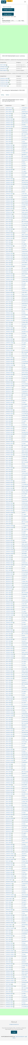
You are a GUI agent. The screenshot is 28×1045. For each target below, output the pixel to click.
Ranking (2, 94)
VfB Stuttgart (24, 553)
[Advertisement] (14, 39)
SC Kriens (24, 892)
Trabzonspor (24, 855)
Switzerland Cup (3, 68)
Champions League (4, 78)
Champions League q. (4, 80)
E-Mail (14, 1032)
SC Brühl (23, 885)
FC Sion (23, 141)
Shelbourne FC (25, 950)
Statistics (7, 94)
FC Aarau (24, 109)
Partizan (23, 926)
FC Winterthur (24, 132)
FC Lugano (24, 115)
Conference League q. (4, 84)
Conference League (4, 82)
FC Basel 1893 (25, 113)
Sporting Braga (25, 924)
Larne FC (23, 656)
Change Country (8, 9)
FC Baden (24, 890)
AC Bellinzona (24, 145)
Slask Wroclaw (25, 896)
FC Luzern (24, 135)
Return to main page (7, 6)
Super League (3, 64)
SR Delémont (24, 887)
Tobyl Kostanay (25, 952)
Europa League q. (4, 85)
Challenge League (4, 66)
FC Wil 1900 (24, 147)
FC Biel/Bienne (25, 107)
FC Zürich (24, 163)
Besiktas (23, 857)
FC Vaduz (24, 150)
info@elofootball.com (14, 1024)
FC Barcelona (24, 762)
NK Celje (23, 365)
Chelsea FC (24, 876)
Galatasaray (24, 859)
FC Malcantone (25, 883)
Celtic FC (23, 512)
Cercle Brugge (24, 758)
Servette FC (24, 117)
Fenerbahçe (24, 956)
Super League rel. (4, 70)
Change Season (8, 14)
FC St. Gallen (24, 139)
